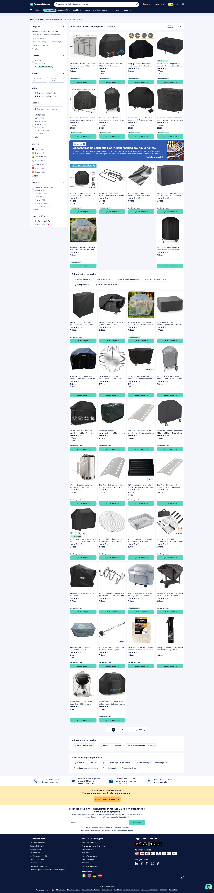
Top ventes (86, 863)
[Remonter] (181, 878)
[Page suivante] (145, 730)
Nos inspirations (88, 859)
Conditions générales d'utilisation (127, 890)
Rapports (163, 890)
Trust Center (107, 890)
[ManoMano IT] (84, 875)
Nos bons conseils (89, 842)
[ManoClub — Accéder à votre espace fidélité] (170, 4)
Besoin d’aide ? (35, 849)
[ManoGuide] (208, 887)
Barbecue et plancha (52, 19)
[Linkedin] (136, 863)
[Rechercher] (56, 4)
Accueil (32, 19)
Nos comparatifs (88, 849)
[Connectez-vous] (177, 4)
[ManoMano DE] (94, 875)
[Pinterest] (147, 863)
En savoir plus (128, 830)
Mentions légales (73, 890)
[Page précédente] (109, 730)
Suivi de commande (37, 842)
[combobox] (173, 26)
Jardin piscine (40, 19)
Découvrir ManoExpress (91, 866)
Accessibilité (173, 890)
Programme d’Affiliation (38, 866)
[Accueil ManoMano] (40, 4)
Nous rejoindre (35, 863)
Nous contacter (35, 853)
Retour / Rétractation (37, 846)
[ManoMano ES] (100, 875)
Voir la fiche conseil (153, 157)
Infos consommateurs (149, 890)
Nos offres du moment (90, 856)
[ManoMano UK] (89, 875)
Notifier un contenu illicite (39, 856)
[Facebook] (142, 863)
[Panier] (182, 4)
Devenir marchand (37, 859)
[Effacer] (136, 4)
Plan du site (60, 890)
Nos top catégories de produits (93, 846)
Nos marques (87, 853)
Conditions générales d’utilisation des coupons (47, 869)
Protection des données (91, 890)
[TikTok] (158, 863)
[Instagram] (152, 863)
